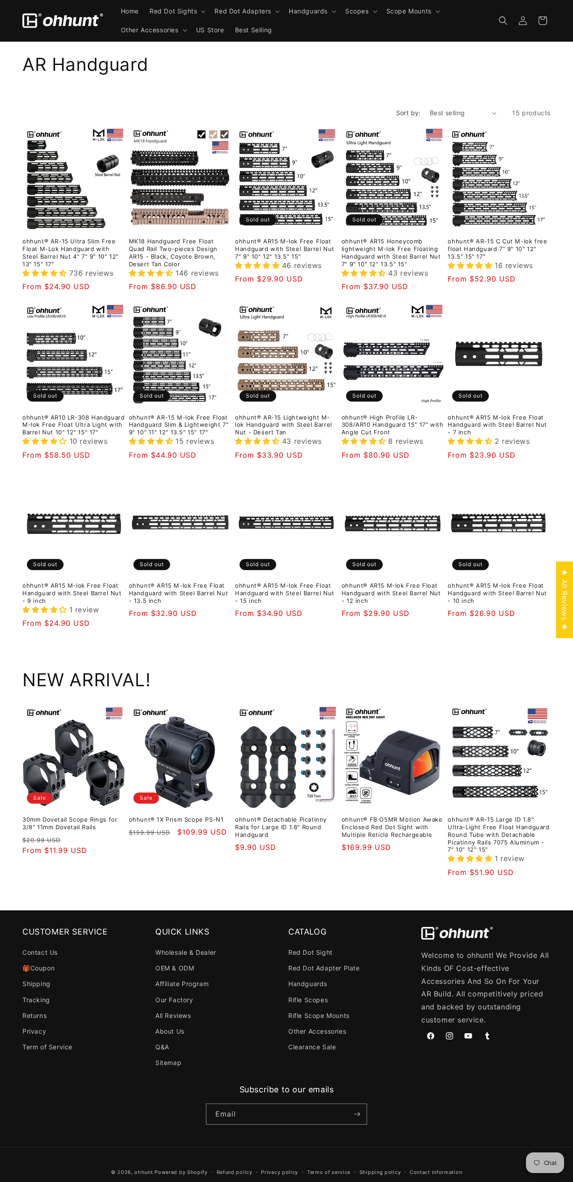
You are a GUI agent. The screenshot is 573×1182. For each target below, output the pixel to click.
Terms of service (329, 1172)
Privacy (34, 1031)
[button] (176, 11)
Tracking (36, 1000)
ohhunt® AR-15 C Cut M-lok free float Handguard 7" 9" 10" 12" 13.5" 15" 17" (497, 249)
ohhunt (143, 1172)
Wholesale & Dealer (185, 952)
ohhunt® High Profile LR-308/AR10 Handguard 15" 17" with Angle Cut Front (393, 425)
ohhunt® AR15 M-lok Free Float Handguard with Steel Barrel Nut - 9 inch (72, 593)
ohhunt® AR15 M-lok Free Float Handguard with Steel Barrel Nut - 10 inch (497, 593)
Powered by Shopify (181, 1172)
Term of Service (47, 1047)
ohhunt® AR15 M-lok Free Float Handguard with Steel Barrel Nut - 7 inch (497, 425)
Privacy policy (279, 1172)
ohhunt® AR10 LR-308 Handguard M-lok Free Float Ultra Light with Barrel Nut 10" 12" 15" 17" (73, 425)
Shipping (36, 983)
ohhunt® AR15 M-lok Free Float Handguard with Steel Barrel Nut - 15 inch (284, 593)
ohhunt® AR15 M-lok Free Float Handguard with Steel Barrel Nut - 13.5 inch (178, 593)
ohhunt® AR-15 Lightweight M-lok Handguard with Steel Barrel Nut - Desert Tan (283, 425)
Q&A (162, 1047)
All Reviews (173, 1015)
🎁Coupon (38, 968)
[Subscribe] (357, 1114)
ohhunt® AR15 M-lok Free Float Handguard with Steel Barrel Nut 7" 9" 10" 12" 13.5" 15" (284, 249)
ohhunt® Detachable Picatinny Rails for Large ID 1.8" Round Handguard (281, 827)
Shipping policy (380, 1172)
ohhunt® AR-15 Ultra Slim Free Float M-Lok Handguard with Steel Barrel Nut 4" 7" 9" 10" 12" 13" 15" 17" (70, 253)
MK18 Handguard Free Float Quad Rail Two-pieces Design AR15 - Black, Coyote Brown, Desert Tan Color (173, 253)
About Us (169, 1031)
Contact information (436, 1172)
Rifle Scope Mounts (319, 1015)
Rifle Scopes (308, 1000)
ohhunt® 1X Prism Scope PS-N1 (176, 819)
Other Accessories (317, 1031)
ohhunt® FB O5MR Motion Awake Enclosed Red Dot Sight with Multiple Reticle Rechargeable (392, 827)
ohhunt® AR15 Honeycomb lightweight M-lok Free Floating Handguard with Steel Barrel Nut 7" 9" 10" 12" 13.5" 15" (391, 253)
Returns (34, 1015)
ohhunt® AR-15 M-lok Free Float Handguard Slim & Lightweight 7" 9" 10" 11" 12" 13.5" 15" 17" (179, 425)
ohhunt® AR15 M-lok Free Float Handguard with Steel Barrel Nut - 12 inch (391, 593)
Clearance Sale (312, 1047)
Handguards (307, 983)
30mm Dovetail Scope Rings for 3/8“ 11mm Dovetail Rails (69, 823)
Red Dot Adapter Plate (324, 968)
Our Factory (174, 1000)
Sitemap (168, 1062)
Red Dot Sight (310, 952)
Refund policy (234, 1172)
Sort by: (408, 113)
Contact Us (40, 952)
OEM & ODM (174, 968)
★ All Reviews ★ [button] (564, 599)
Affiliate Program (182, 983)
